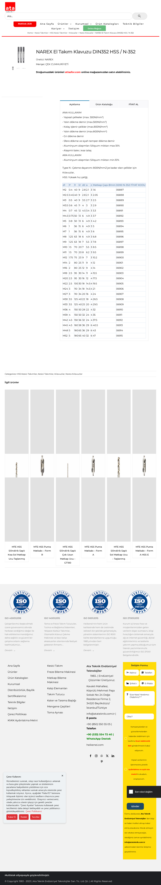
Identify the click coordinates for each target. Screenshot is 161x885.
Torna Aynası (55, 712)
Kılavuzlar (59, 374)
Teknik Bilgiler (16, 702)
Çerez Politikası (17, 714)
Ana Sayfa (14, 665)
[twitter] (107, 756)
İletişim (12, 708)
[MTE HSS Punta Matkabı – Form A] (93, 466)
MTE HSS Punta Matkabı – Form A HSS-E (144, 550)
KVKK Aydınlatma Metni (23, 720)
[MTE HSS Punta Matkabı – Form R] (42, 466)
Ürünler (12, 671)
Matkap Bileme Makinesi (56, 680)
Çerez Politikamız (34, 811)
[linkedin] (113, 756)
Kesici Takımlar (45, 374)
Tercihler (35, 817)
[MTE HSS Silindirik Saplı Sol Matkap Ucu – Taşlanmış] (118, 466)
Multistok (10, 875)
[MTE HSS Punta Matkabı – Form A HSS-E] (144, 466)
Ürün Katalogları (18, 677)
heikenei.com (95, 744)
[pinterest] (101, 761)
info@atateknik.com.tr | (101, 716)
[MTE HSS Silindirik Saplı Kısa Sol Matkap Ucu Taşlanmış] (16, 466)
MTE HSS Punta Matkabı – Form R (42, 550)
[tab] (74, 104)
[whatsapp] (102, 756)
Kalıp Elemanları (57, 688)
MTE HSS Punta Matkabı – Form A (93, 550)
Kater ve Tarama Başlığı (61, 700)
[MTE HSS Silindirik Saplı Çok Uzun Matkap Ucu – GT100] (68, 466)
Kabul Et (12, 817)
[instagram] (96, 756)
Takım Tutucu (56, 694)
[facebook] (90, 756)
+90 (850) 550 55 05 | (99, 726)
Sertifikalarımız (17, 696)
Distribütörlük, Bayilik (21, 690)
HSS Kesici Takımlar (27, 374)
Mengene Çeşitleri (58, 706)
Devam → (10, 650)
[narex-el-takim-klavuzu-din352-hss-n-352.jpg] (21, 55)
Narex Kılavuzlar (74, 374)
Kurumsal (14, 684)
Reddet (24, 817)
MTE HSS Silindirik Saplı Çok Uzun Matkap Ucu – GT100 (68, 554)
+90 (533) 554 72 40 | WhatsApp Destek (100, 736)
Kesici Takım (55, 665)
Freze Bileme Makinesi (61, 671)
